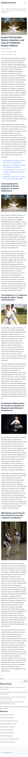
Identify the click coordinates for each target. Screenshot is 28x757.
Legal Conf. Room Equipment (7, 726)
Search (2, 678)
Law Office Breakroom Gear (7, 714)
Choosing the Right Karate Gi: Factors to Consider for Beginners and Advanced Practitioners (14, 172)
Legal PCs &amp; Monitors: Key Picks (9, 739)
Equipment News (8, 3)
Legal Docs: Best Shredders (7, 732)
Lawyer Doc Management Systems (9, 720)
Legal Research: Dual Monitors (7, 742)
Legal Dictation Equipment (6, 729)
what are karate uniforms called (13, 8)
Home (2, 8)
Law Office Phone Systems (7, 717)
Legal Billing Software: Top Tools (8, 723)
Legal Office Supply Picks (6, 735)
